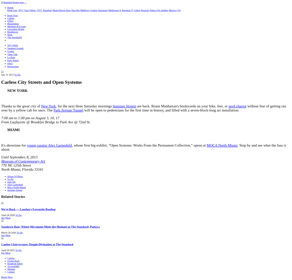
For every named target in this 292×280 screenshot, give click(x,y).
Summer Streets (124, 106)
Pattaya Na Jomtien (159, 10)
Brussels (145, 10)
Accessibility (13, 266)
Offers (10, 21)
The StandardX (14, 37)
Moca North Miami (16, 187)
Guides (10, 51)
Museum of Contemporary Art (23, 161)
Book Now (12, 15)
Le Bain (11, 57)
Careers (11, 258)
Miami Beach (59, 10)
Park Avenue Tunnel (68, 110)
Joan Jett (11, 182)
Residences (12, 32)
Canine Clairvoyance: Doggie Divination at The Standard (37, 244)
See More (5, 218)
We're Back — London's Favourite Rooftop (28, 209)
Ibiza (68, 10)
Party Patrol (13, 60)
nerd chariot (237, 106)
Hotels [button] (10, 7)
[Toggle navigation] (25, 3)
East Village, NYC (33, 10)
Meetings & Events (16, 26)
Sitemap (11, 269)
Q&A (10, 63)
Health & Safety (15, 263)
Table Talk (12, 54)
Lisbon (137, 10)
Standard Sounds (15, 48)
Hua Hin (75, 10)
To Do (17, 74)
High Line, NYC (15, 10)
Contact (11, 272)
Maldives (84, 10)
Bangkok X (127, 10)
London (94, 10)
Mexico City (175, 10)
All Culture (12, 45)
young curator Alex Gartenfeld (49, 145)
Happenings (13, 23)
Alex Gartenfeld (15, 184)
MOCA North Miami (222, 145)
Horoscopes (13, 66)
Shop (9, 34)
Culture (10, 18)
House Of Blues (15, 176)
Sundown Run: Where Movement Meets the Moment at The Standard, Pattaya (50, 226)
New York (48, 106)
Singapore (103, 10)
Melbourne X (114, 10)
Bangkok (47, 10)
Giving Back (13, 261)
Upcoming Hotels (15, 29)
